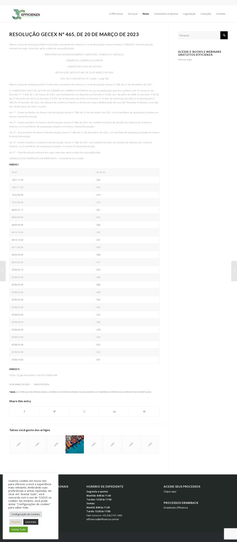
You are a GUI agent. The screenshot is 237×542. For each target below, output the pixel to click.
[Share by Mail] (144, 411)
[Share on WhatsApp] (84, 411)
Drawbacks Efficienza (176, 507)
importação (117, 392)
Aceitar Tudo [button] (18, 529)
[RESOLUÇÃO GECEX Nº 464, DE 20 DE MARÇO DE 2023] (3, 271)
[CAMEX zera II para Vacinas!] (131, 444)
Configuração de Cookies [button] (25, 514)
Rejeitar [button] (15, 521)
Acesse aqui (185, 59)
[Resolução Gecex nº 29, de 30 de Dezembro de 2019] (18, 444)
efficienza (43, 384)
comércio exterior (59, 392)
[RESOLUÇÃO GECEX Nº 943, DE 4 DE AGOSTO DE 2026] (37, 444)
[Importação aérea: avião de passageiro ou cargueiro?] (56, 444)
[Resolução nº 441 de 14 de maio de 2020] (150, 444)
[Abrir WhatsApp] (227, 532)
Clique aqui (170, 491)
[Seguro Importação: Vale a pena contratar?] (93, 444)
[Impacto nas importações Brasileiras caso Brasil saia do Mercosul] (112, 444)
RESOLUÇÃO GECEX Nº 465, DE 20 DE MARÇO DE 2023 (74, 34)
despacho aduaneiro (83, 392)
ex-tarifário (102, 392)
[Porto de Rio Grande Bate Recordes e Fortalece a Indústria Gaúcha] (75, 444)
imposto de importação (138, 392)
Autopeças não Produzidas (31, 392)
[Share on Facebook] (24, 411)
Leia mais (31, 521)
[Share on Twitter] (54, 411)
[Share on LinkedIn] (114, 411)
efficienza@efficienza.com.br (102, 519)
